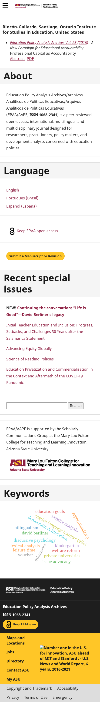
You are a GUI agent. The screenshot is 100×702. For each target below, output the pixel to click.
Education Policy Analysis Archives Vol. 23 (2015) (49, 42)
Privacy (13, 697)
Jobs (10, 652)
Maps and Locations (16, 640)
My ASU (13, 679)
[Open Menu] (5, 5)
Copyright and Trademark (29, 688)
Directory (15, 661)
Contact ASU (18, 670)
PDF (30, 58)
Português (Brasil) (22, 198)
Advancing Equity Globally (29, 348)
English (12, 190)
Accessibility (67, 688)
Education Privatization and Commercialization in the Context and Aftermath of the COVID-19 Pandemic (49, 376)
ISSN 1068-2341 (16, 614)
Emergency (62, 697)
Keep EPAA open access (37, 230)
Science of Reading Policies (30, 359)
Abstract (17, 58)
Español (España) (21, 206)
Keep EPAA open (24, 624)
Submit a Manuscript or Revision (35, 256)
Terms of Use (35, 697)
